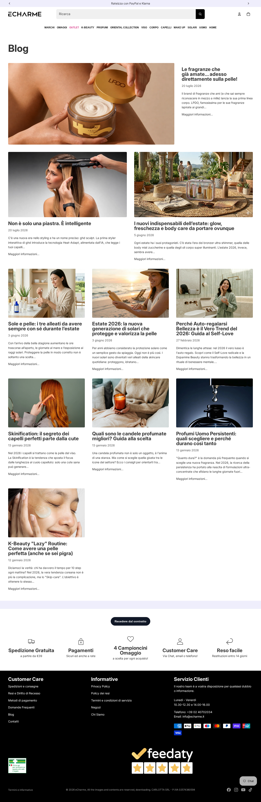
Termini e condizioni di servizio (111, 700)
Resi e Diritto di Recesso (24, 693)
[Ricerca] (200, 14)
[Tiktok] (250, 789)
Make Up (179, 27)
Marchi (49, 27)
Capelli (166, 27)
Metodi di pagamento (22, 700)
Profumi (102, 27)
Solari (192, 27)
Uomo (203, 27)
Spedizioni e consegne (23, 686)
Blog (11, 714)
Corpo (153, 27)
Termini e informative (20, 789)
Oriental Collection (124, 27)
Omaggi (62, 27)
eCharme (80, 789)
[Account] (239, 14)
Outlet (74, 27)
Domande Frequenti (21, 707)
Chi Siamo (97, 714)
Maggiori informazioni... (197, 114)
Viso (144, 27)
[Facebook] (228, 789)
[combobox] (130, 14)
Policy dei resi (100, 693)
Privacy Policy (100, 686)
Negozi (96, 707)
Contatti (13, 721)
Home (213, 27)
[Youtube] (243, 789)
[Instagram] (236, 789)
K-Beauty (87, 27)
